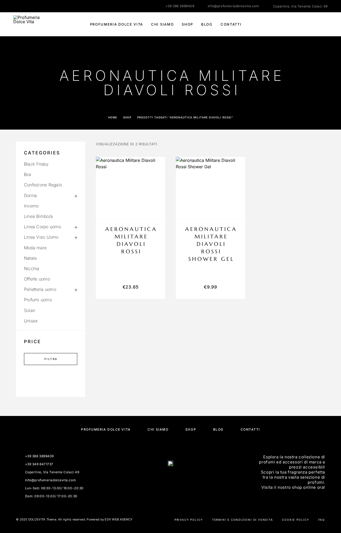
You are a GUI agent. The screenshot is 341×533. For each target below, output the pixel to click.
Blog (207, 24)
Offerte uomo (37, 279)
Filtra (50, 358)
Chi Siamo (162, 24)
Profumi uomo (38, 299)
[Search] (290, 24)
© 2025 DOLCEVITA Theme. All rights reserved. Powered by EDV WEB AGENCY (74, 519)
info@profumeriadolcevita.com (233, 6)
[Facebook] (15, 6)
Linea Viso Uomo (41, 237)
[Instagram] (25, 6)
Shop (187, 24)
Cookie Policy (295, 519)
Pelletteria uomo (40, 289)
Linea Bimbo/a (38, 216)
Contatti (231, 24)
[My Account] (302, 24)
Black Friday (36, 164)
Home (112, 117)
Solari (29, 310)
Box (27, 174)
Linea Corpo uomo (42, 226)
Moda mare (35, 247)
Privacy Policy (188, 519)
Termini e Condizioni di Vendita (242, 519)
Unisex (31, 320)
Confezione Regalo (43, 184)
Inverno (31, 206)
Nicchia (31, 268)
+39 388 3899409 (179, 6)
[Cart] (326, 24)
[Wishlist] (314, 24)
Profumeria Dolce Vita (116, 24)
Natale (30, 258)
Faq (321, 519)
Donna (30, 195)
